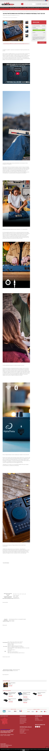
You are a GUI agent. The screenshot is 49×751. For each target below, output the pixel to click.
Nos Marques (46, 7)
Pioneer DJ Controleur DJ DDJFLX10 (41, 693)
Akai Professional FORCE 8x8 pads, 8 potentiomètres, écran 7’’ (26, 693)
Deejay (21, 7)
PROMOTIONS (37, 7)
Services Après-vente (39, 0)
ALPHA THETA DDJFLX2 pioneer (12, 683)
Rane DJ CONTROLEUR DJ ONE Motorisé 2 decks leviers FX (12, 693)
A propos (29, 0)
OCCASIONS (42, 7)
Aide (43, 0)
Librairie (28, 7)
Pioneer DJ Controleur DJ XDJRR (12, 699)
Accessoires (32, 7)
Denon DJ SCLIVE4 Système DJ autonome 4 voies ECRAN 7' (27, 699)
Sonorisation (17, 7)
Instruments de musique (4, 7)
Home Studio (12, 7)
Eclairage (24, 7)
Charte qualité (33, 0)
